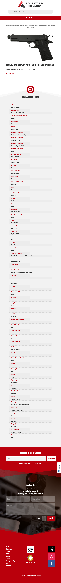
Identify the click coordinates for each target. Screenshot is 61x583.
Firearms (12, 25)
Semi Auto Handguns (33, 25)
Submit (51, 518)
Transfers (8, 558)
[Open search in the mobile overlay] (30, 12)
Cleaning (8, 556)
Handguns (25, 25)
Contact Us (8, 566)
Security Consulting (10, 561)
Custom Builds (9, 549)
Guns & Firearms (18, 25)
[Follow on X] (51, 549)
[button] (52, 36)
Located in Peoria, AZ (31, 491)
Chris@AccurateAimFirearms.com (31, 493)
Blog (7, 563)
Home (7, 25)
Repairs (8, 554)
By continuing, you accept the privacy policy (31, 463)
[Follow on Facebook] (51, 563)
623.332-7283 (31, 488)
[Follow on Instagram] (51, 556)
